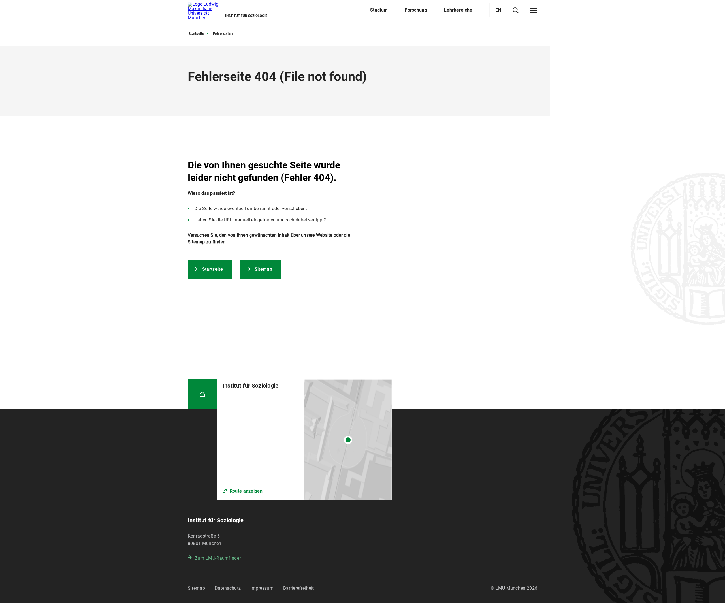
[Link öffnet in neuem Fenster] (304, 439)
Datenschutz (228, 588)
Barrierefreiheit (298, 588)
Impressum (262, 588)
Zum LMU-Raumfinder (218, 558)
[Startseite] (202, 394)
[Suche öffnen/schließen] (516, 10)
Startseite (196, 34)
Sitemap (263, 269)
